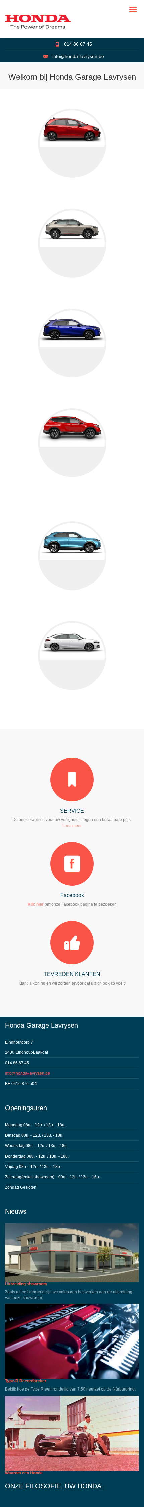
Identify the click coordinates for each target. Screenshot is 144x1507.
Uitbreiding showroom (26, 1284)
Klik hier (36, 904)
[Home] (38, 21)
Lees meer (72, 825)
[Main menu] (133, 10)
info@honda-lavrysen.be (78, 56)
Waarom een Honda (24, 1473)
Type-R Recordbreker (25, 1381)
